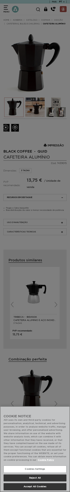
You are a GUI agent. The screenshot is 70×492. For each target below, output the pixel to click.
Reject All (35, 478)
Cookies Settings (35, 469)
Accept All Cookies (35, 487)
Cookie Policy (46, 460)
